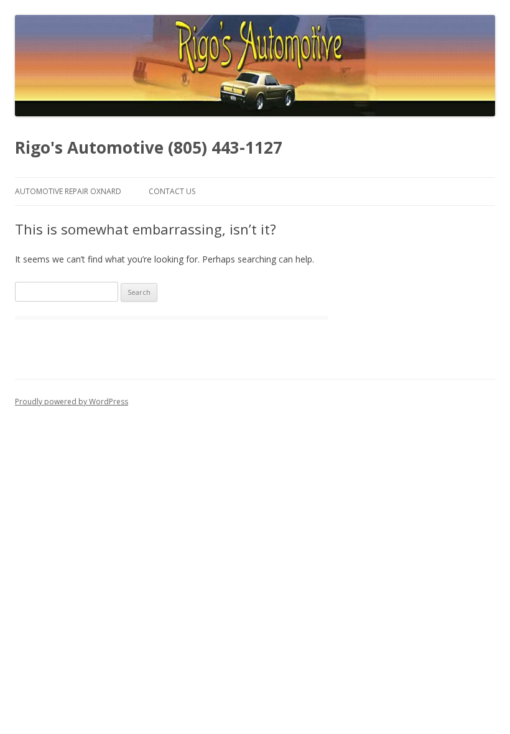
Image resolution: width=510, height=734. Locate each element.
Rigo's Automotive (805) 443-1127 (148, 147)
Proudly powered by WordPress (71, 401)
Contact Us (172, 191)
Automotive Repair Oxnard (68, 191)
